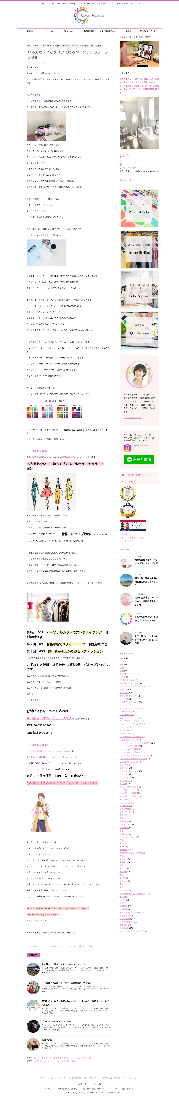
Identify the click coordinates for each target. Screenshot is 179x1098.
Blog (30, 946)
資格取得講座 (89, 31)
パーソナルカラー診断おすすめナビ (134, 756)
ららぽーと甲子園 (127, 680)
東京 (121, 884)
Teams (122, 668)
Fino (121, 661)
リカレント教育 (126, 803)
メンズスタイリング (128, 790)
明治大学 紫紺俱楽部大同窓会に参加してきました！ (146, 581)
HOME (30, 31)
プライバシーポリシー (131, 1078)
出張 (121, 831)
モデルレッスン (126, 799)
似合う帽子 (124, 828)
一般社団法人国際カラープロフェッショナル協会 (48, 751)
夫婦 (121, 856)
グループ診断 (125, 712)
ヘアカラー (124, 774)
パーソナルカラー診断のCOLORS (133, 759)
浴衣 (121, 887)
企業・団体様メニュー (108, 31)
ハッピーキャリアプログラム (131, 737)
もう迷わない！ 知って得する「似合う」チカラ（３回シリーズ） (63, 1058)
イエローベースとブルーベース (132, 686)
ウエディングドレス (128, 696)
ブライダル (124, 768)
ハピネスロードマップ (129, 740)
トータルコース (126, 734)
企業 (121, 815)
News (35, 946)
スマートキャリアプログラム (131, 724)
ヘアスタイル (125, 777)
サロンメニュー (69, 31)
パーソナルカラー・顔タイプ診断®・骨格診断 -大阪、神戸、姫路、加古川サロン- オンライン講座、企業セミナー (89, 1089)
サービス (49, 31)
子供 (121, 865)
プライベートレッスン (129, 771)
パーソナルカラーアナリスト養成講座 (135, 743)
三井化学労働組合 (127, 809)
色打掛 (122, 900)
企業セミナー (125, 818)
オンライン (124, 699)
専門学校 (123, 872)
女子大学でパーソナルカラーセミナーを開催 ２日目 (146, 640)
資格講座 (123, 906)
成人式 (122, 878)
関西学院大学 (125, 916)
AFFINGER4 (114, 1093)
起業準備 (123, 909)
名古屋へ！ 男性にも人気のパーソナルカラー (64, 964)
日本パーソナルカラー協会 (131, 538)
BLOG (128, 31)
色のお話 (123, 890)
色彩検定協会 (125, 534)
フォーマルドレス (127, 765)
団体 (121, 840)
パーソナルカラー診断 (73, 946)
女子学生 (123, 862)
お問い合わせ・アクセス (148, 31)
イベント (123, 690)
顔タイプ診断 (87, 946)
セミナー (60, 946)
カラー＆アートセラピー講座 (131, 708)
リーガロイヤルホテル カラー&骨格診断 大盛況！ (67, 982)
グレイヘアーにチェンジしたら (56, 1021)
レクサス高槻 (125, 806)
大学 (121, 843)
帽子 (121, 875)
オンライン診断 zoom (128, 702)
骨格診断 (123, 925)
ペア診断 (123, 784)
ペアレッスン (125, 781)
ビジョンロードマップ (129, 762)
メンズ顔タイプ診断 (128, 793)
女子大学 (123, 859)
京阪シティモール (127, 812)
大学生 (122, 847)
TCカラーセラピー (128, 541)
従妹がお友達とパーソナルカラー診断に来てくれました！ (146, 601)
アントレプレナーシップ (130, 683)
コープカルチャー (127, 715)
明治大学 (123, 881)
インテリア (124, 693)
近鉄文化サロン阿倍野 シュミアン (42, 757)
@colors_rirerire (141, 445)
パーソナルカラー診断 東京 (131, 749)
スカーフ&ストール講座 (47, 946)
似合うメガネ (125, 825)
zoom (122, 671)
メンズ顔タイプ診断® (129, 796)
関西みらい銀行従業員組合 (131, 912)
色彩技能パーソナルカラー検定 (132, 894)
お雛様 (122, 677)
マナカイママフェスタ (129, 787)
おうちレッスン (126, 674)
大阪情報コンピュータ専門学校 (132, 853)
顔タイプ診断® (126, 922)
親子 (121, 903)
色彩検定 (123, 897)
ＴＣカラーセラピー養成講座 (131, 931)
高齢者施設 (124, 928)
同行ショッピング (127, 837)
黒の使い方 (47, 1039)
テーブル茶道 (125, 730)
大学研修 (123, 850)
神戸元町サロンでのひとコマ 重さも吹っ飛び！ (55, 1061)
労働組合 (123, 834)
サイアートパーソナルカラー (131, 718)
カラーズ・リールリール (89, 1084)
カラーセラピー (126, 705)
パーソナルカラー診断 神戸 (131, 752)
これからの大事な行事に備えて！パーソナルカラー (146, 620)
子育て (122, 869)
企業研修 (123, 821)
